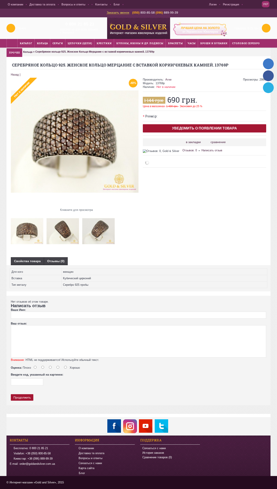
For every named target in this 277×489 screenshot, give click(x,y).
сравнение (218, 142)
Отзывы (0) (55, 261)
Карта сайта (86, 468)
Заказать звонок (118, 12)
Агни (168, 79)
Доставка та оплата (91, 453)
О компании (86, 448)
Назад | (15, 74)
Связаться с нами (90, 463)
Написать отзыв (211, 150)
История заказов (153, 452)
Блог (82, 473)
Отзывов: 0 (189, 150)
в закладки (193, 142)
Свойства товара (27, 261)
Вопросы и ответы (90, 458)
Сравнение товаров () (157, 457)
